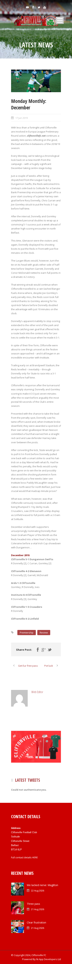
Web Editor (37, 692)
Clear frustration (36, 922)
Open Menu (60, 20)
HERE (35, 857)
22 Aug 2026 (37, 890)
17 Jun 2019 (21, 118)
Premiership (26, 632)
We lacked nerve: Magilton (42, 885)
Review (44, 632)
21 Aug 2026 (37, 909)
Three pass (33, 904)
